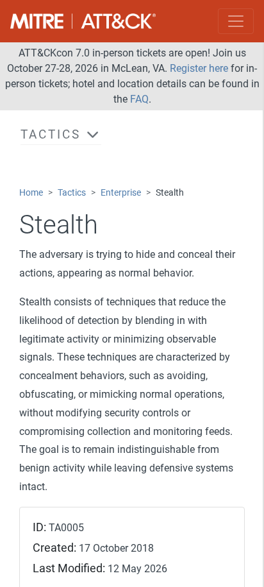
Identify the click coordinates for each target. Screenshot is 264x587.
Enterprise (121, 192)
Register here (199, 68)
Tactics (72, 192)
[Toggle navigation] (236, 21)
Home (31, 192)
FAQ (139, 99)
